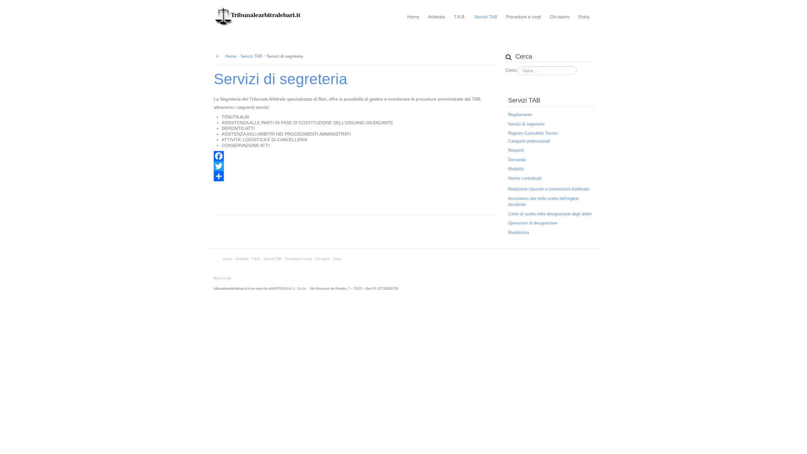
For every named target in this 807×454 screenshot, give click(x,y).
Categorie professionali (529, 141)
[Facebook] (355, 156)
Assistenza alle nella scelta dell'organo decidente (543, 201)
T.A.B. (460, 16)
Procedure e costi (523, 16)
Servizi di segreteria (280, 79)
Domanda (516, 159)
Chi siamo (560, 16)
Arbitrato (436, 16)
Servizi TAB (485, 16)
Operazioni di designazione (532, 223)
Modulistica (518, 232)
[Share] (355, 176)
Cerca (511, 70)
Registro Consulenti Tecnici (533, 133)
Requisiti (516, 150)
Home (413, 16)
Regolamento (520, 114)
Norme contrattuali (525, 178)
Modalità (516, 168)
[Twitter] (355, 166)
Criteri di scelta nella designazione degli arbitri (550, 214)
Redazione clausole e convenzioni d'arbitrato (548, 189)
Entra (583, 16)
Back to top (222, 278)
